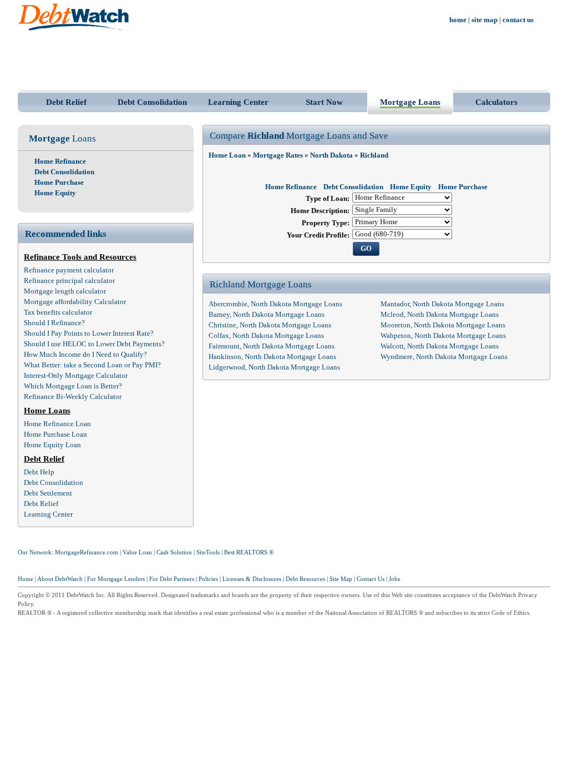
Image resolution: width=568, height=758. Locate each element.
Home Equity (55, 193)
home (457, 20)
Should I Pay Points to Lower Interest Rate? (89, 333)
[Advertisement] (284, 60)
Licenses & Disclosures (251, 579)
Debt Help (39, 472)
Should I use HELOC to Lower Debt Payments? (94, 344)
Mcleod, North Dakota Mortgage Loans (440, 315)
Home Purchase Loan (55, 434)
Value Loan (137, 552)
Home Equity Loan (52, 445)
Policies (208, 579)
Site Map (340, 579)
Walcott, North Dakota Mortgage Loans (440, 346)
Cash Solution (174, 552)
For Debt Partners (171, 579)
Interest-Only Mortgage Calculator (76, 376)
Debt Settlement (48, 493)
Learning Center (238, 102)
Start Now (324, 102)
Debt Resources (305, 579)
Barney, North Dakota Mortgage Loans (266, 315)
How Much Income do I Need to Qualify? (85, 354)
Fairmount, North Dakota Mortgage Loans (271, 346)
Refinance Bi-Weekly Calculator (72, 397)
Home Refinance (60, 161)
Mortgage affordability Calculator (75, 302)
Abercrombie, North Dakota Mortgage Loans (275, 304)
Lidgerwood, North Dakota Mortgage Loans (274, 367)
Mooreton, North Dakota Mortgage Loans (443, 325)
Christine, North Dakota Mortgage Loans (270, 325)
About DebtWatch (60, 579)
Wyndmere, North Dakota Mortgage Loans (444, 357)
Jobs (394, 579)
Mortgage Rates (278, 155)
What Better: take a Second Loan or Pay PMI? (92, 365)
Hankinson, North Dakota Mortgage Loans (272, 357)
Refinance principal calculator (69, 281)
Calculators (496, 102)
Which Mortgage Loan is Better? (73, 386)
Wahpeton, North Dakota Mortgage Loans (443, 336)
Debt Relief (66, 102)
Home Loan (227, 155)
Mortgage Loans (410, 102)
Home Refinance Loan (57, 424)
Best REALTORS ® (248, 552)
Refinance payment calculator (69, 270)
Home (25, 579)
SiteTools (208, 552)
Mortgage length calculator (65, 291)
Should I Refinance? (54, 323)
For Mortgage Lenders (116, 579)
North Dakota (331, 155)
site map (484, 20)
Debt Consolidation (152, 102)
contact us (518, 20)
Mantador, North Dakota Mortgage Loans (442, 304)
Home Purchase (59, 182)
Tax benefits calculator (58, 312)
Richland (374, 155)
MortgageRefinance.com (86, 552)
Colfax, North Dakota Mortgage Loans (266, 336)
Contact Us (370, 579)
